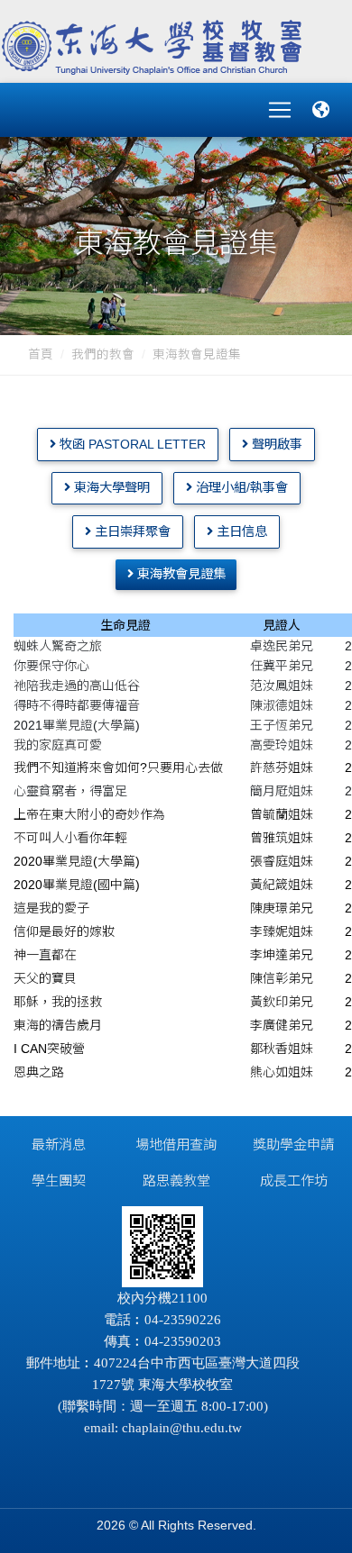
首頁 (40, 354)
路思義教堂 (176, 1180)
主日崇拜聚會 (131, 531)
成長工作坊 (294, 1180)
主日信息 (240, 531)
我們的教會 (102, 354)
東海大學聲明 (110, 487)
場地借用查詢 (176, 1144)
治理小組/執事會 (240, 487)
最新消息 (59, 1144)
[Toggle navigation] (279, 110)
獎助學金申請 (293, 1144)
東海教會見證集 (197, 354)
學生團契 (59, 1180)
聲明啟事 (275, 444)
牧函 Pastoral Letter (131, 444)
